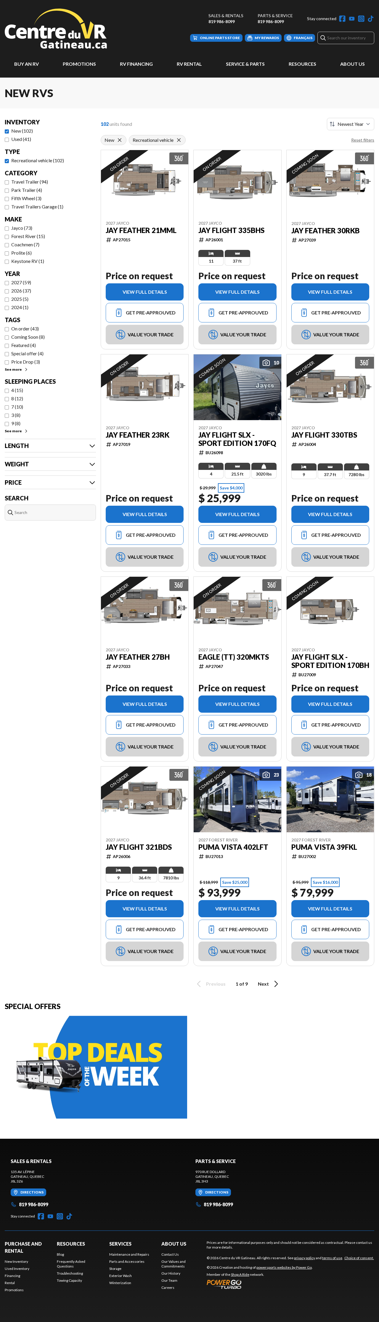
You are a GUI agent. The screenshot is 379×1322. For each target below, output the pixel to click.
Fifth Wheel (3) (26, 198)
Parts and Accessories (126, 1261)
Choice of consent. (359, 1258)
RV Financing (136, 64)
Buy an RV (26, 64)
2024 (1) (19, 307)
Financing (12, 1275)
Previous (216, 984)
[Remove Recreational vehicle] (179, 140)
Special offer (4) (27, 353)
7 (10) (17, 406)
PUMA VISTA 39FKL (324, 847)
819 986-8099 (221, 21)
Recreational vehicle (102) (37, 160)
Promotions (79, 64)
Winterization (120, 1283)
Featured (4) (23, 345)
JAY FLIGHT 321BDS (139, 847)
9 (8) (15, 423)
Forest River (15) (28, 236)
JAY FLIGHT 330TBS (324, 435)
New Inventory (16, 1261)
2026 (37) (21, 290)
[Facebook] (342, 18)
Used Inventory (17, 1268)
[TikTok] (370, 18)
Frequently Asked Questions (71, 1263)
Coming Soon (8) (28, 337)
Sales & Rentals (225, 15)
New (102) (22, 131)
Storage (115, 1268)
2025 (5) (19, 299)
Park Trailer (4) (26, 190)
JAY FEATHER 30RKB (325, 231)
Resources (302, 64)
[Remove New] (120, 140)
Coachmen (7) (25, 244)
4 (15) (17, 390)
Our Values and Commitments (173, 1263)
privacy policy (304, 1258)
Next (263, 984)
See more (13, 369)
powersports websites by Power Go (284, 1267)
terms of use (332, 1258)
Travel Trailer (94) (29, 181)
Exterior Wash (120, 1275)
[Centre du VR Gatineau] (56, 29)
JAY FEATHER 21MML (141, 230)
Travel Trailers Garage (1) (37, 206)
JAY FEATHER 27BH (138, 657)
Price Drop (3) (25, 361)
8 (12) (17, 398)
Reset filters (362, 139)
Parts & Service (275, 15)
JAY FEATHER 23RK (137, 435)
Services (120, 1243)
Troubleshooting (70, 1273)
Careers (167, 1287)
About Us (352, 64)
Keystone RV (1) (27, 261)
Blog (60, 1254)
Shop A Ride (240, 1274)
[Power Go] (260, 1284)
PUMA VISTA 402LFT (233, 847)
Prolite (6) (21, 253)
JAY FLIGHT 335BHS (231, 230)
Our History (170, 1273)
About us (173, 1243)
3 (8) (15, 415)
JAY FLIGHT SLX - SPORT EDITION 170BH (330, 661)
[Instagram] (361, 18)
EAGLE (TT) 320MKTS (233, 657)
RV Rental (189, 64)
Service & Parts (245, 64)
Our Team (169, 1280)
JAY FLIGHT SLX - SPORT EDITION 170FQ (237, 439)
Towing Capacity (69, 1280)
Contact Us (170, 1254)
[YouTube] (351, 18)
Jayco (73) (21, 228)
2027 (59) (21, 282)
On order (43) (25, 328)
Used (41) (21, 139)
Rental (10, 1283)
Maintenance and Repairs (129, 1254)
